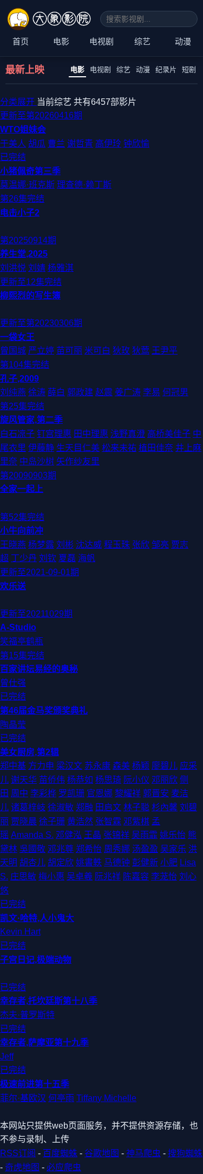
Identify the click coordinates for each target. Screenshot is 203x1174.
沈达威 (89, 544)
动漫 (183, 41)
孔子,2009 (19, 378)
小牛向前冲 (21, 530)
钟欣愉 (136, 143)
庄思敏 (23, 876)
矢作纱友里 (78, 461)
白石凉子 (17, 433)
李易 (151, 392)
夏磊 (67, 558)
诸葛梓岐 (28, 807)
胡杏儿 (32, 862)
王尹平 (165, 350)
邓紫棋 (136, 821)
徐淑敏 (61, 807)
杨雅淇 (61, 267)
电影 (61, 41)
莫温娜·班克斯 (27, 184)
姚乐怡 (173, 834)
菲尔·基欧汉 (23, 1098)
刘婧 (36, 267)
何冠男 (175, 392)
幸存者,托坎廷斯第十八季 (48, 1000)
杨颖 (140, 765)
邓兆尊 (61, 848)
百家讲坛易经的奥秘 (39, 668)
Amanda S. (32, 834)
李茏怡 (164, 876)
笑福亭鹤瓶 (21, 641)
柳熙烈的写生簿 (30, 295)
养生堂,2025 (24, 253)
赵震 (104, 392)
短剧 (189, 69)
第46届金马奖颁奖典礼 (44, 710)
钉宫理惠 (54, 433)
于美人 (13, 143)
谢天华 (24, 779)
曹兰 (56, 143)
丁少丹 (24, 558)
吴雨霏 (145, 834)
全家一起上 (21, 488)
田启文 (108, 807)
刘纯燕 (13, 392)
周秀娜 (117, 848)
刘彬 (65, 544)
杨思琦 (108, 779)
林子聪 (136, 807)
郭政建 (80, 392)
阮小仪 (136, 779)
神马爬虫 (143, 1153)
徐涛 (36, 392)
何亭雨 (61, 1098)
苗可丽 (69, 350)
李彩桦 (43, 793)
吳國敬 (32, 848)
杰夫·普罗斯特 (27, 1014)
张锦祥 (116, 834)
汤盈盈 (145, 848)
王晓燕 (13, 544)
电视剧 (101, 41)
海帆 (86, 558)
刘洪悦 (13, 267)
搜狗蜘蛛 (185, 1153)
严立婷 (41, 350)
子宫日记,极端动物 (35, 959)
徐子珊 (52, 821)
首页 (20, 41)
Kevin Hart (20, 931)
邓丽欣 (165, 779)
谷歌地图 (101, 1153)
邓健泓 (69, 834)
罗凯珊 (71, 793)
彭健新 (145, 862)
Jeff (7, 1056)
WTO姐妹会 (23, 129)
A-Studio (18, 627)
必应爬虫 (64, 1167)
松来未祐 (119, 447)
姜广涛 (128, 392)
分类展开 (18, 101)
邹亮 (160, 544)
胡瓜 (36, 143)
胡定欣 (61, 862)
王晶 (92, 834)
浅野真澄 (127, 433)
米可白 (97, 350)
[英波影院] (50, 18)
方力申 (41, 765)
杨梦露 (41, 544)
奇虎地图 (22, 1167)
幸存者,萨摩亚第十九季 (44, 1042)
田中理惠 (91, 433)
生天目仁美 (78, 447)
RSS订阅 (18, 1153)
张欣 (140, 544)
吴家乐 (173, 848)
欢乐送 (13, 586)
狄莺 (140, 350)
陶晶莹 (13, 724)
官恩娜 (100, 793)
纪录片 (165, 69)
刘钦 (47, 558)
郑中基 (13, 765)
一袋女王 (17, 337)
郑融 (84, 807)
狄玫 (121, 350)
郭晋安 (156, 793)
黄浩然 (80, 821)
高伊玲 (108, 143)
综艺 (142, 41)
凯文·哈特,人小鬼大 (37, 918)
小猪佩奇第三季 (30, 171)
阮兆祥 (108, 876)
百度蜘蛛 (60, 1153)
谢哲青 (80, 143)
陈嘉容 (136, 876)
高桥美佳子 (169, 433)
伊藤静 (41, 447)
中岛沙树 (36, 461)
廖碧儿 (165, 765)
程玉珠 (117, 544)
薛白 (56, 392)
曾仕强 (13, 683)
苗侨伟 (52, 779)
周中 (19, 793)
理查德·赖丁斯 (84, 184)
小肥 (169, 862)
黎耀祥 (128, 793)
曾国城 (13, 350)
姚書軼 (89, 862)
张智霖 (108, 821)
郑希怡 (89, 848)
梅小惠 (51, 876)
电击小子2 (20, 212)
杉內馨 (165, 807)
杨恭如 (80, 779)
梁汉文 (69, 765)
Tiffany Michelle (106, 1098)
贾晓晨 (24, 821)
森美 (121, 765)
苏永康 (97, 765)
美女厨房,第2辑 (29, 752)
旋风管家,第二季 (31, 419)
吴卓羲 (80, 876)
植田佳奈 (156, 447)
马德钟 (117, 862)
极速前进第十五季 (34, 1084)
